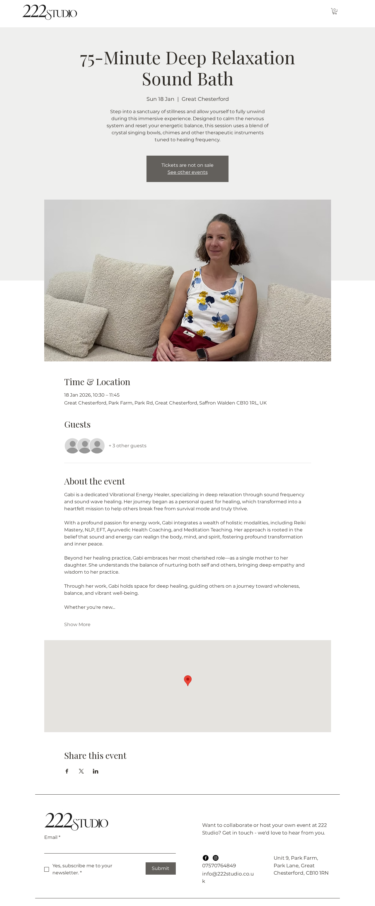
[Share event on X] (81, 771)
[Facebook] (205, 857)
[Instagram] (215, 857)
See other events (188, 172)
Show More (77, 624)
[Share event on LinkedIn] (95, 771)
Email (52, 837)
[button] (334, 11)
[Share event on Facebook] (67, 771)
